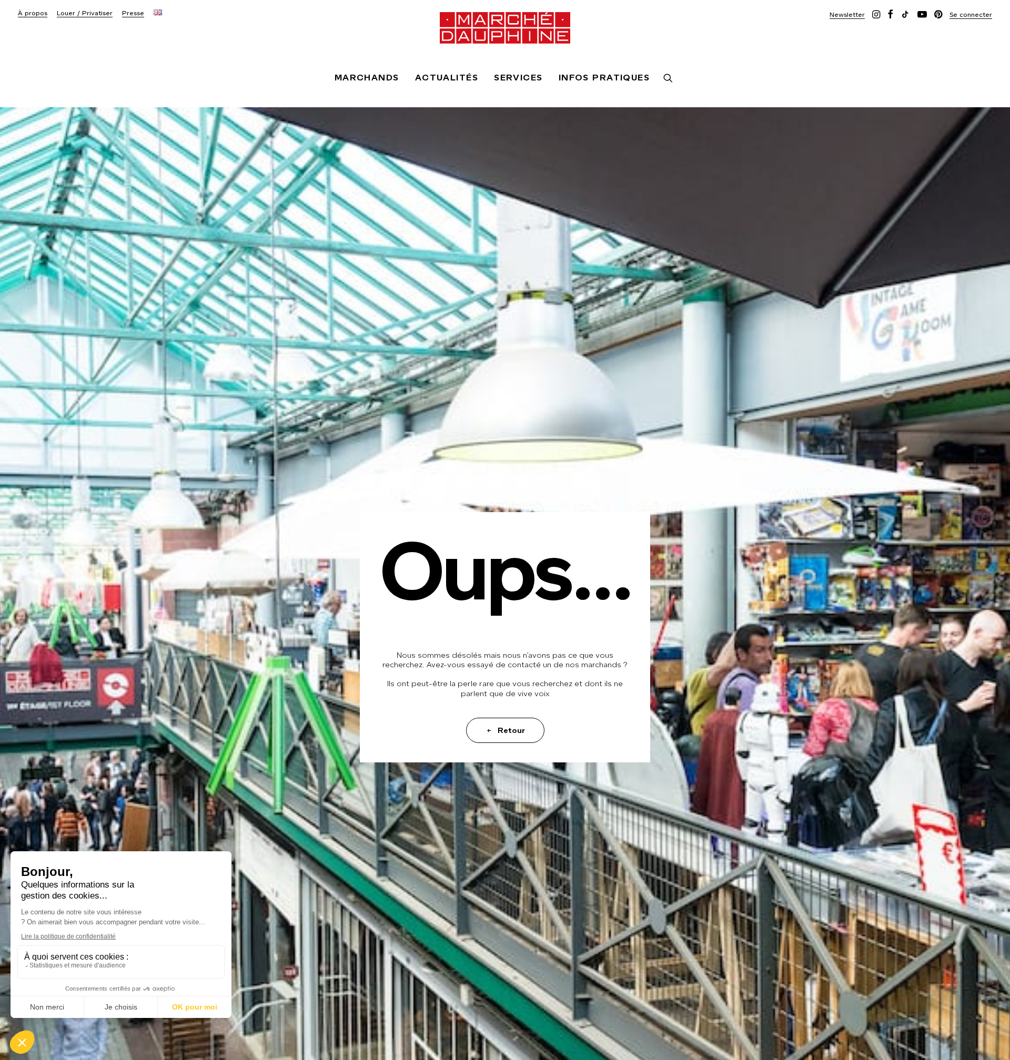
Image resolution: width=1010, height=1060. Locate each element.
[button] (847, 14)
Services (518, 78)
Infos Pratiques (604, 78)
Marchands (367, 78)
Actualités (446, 78)
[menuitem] (32, 13)
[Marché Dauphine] (505, 28)
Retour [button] (511, 730)
